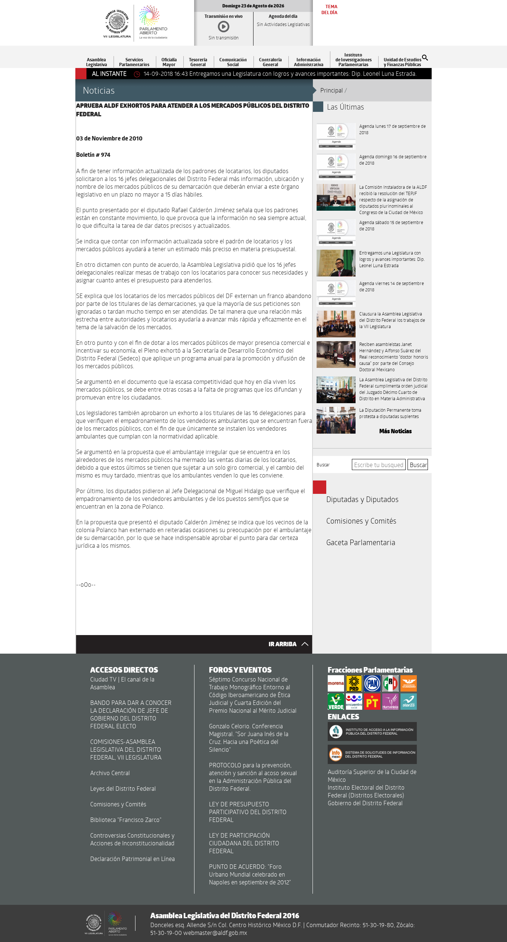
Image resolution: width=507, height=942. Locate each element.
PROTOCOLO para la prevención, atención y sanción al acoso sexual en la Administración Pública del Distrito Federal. (253, 776)
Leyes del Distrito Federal (123, 788)
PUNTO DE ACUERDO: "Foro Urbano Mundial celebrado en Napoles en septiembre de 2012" (250, 874)
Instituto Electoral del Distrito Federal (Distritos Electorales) (366, 791)
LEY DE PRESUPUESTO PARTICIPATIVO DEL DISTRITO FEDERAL (248, 811)
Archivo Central (110, 773)
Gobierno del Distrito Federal (365, 803)
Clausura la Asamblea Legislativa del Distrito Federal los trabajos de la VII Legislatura (392, 320)
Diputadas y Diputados (362, 499)
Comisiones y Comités (361, 520)
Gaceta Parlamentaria (360, 542)
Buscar (323, 464)
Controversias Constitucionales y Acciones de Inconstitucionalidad (132, 839)
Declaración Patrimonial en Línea (132, 858)
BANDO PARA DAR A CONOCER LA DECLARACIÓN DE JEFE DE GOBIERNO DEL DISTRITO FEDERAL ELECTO (130, 714)
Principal (331, 90)
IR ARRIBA (283, 644)
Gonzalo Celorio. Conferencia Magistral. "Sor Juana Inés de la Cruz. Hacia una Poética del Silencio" (248, 737)
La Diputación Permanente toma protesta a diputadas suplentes (390, 413)
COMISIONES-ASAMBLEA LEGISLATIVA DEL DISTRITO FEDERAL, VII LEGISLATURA (125, 749)
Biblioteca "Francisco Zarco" (125, 819)
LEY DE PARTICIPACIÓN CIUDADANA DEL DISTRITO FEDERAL (244, 843)
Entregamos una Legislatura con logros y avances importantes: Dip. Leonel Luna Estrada (392, 259)
